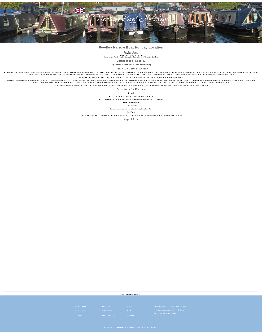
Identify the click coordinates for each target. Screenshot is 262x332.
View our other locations (131, 294)
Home (116, 9)
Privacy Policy (80, 311)
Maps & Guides (81, 306)
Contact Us (182, 9)
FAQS (129, 311)
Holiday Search (130, 9)
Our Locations (147, 9)
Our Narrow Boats (165, 9)
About (129, 306)
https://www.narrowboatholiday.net (130, 327)
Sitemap (130, 315)
